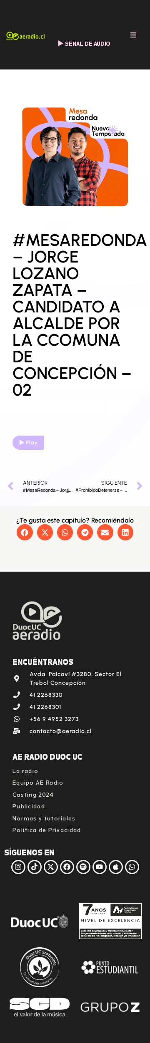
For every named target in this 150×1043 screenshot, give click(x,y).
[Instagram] (18, 867)
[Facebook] (67, 867)
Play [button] (32, 442)
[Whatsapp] (132, 867)
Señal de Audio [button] (87, 43)
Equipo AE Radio (38, 781)
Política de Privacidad (46, 829)
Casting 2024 (33, 793)
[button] (24, 532)
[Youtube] (99, 867)
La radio (25, 770)
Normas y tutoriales (44, 817)
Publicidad (28, 805)
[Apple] (116, 867)
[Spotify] (83, 867)
